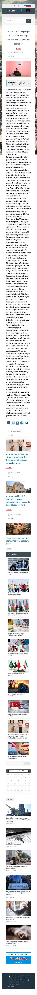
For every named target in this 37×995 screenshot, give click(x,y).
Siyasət (18, 48)
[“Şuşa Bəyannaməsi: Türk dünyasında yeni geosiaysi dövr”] (18, 530)
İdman (26, 980)
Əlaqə (17, 984)
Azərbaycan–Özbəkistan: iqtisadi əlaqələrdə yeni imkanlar (18, 614)
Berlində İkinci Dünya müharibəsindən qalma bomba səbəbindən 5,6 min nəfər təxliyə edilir (18, 819)
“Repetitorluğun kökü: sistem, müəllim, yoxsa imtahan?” (16, 634)
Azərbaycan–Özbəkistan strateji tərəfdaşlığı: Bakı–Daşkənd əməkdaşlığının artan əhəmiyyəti (17, 458)
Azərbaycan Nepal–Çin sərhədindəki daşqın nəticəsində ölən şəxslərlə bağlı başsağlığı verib (18, 500)
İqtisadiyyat (21, 976)
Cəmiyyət (11, 984)
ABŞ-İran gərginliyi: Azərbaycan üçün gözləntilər (17, 757)
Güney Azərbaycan (20, 978)
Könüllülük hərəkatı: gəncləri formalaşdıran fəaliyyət (16, 593)
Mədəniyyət (12, 980)
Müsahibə (20, 980)
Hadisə (11, 978)
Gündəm (23, 982)
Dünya (27, 976)
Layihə (11, 982)
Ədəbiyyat (17, 982)
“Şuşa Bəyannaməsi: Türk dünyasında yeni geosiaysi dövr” (17, 541)
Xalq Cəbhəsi (12, 11)
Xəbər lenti (14, 554)
